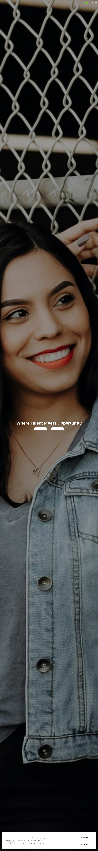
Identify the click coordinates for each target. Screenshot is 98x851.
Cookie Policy (11, 842)
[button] (5, 2)
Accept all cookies (84, 837)
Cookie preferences (84, 844)
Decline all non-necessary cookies (84, 840)
